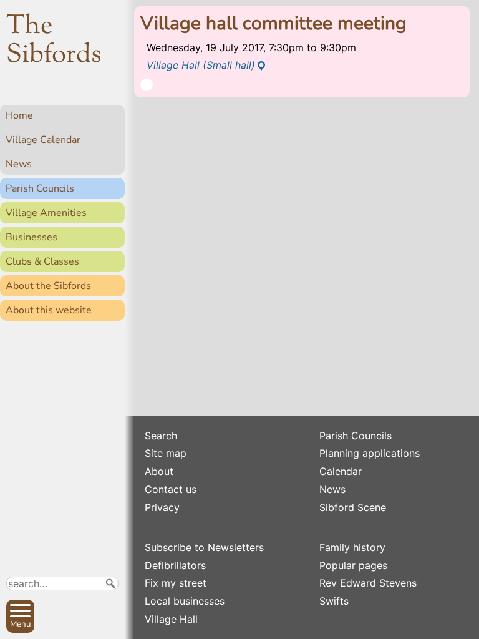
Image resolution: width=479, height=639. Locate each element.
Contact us (170, 489)
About (159, 471)
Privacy (162, 507)
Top (109, 624)
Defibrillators (175, 565)
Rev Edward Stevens (368, 583)
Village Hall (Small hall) (201, 65)
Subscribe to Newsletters (204, 547)
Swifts (334, 601)
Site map (165, 453)
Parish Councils (40, 188)
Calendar (340, 471)
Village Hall (171, 619)
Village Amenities (46, 213)
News (19, 164)
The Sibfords (54, 41)
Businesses (31, 237)
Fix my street (175, 583)
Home (19, 115)
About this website (49, 310)
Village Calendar (43, 140)
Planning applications (369, 453)
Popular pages (353, 565)
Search (161, 435)
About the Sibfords (48, 286)
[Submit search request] (110, 583)
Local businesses (185, 601)
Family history (352, 547)
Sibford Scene (352, 507)
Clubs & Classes (42, 261)
